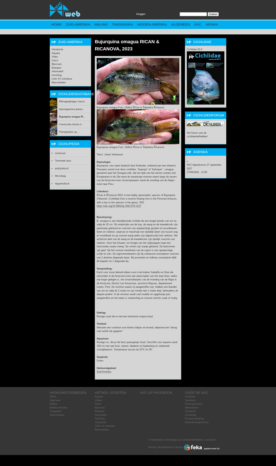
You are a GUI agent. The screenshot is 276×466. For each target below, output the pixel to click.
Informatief (57, 71)
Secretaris (190, 400)
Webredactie (191, 407)
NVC (197, 24)
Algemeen (180, 24)
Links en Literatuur (62, 78)
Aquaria (56, 53)
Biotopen (56, 67)
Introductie (57, 49)
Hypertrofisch (62, 183)
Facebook (190, 411)
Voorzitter (190, 396)
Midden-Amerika (152, 24)
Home (56, 24)
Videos (98, 400)
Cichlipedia (68, 144)
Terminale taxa (63, 160)
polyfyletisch (62, 168)
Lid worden (191, 415)
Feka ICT (202, 447)
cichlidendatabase (76, 94)
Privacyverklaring (194, 418)
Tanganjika (122, 24)
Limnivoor (60, 153)
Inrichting (57, 75)
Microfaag (60, 176)
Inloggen (140, 14)
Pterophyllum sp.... (69, 132)
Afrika (212, 24)
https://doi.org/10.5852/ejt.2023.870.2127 (119, 206)
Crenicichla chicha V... (71, 124)
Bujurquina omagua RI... (72, 116)
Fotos (98, 403)
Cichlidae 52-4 (194, 49)
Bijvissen (57, 64)
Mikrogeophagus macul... (73, 101)
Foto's (55, 60)
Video (55, 56)
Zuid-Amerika (78, 24)
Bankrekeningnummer (197, 422)
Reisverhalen (59, 82)
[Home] (65, 16)
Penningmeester (194, 403)
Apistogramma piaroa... (71, 109)
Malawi (101, 24)
